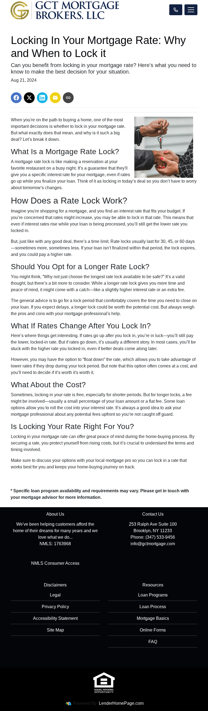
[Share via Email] (55, 97)
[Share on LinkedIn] (42, 97)
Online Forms (153, 630)
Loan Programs (153, 595)
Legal (55, 595)
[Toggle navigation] (190, 9)
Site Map (55, 630)
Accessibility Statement (55, 618)
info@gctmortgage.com (153, 543)
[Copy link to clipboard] (68, 97)
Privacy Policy (55, 606)
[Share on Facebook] (16, 97)
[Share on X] (29, 97)
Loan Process (152, 606)
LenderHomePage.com (121, 703)
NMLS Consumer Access (55, 563)
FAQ (152, 641)
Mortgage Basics (153, 618)
